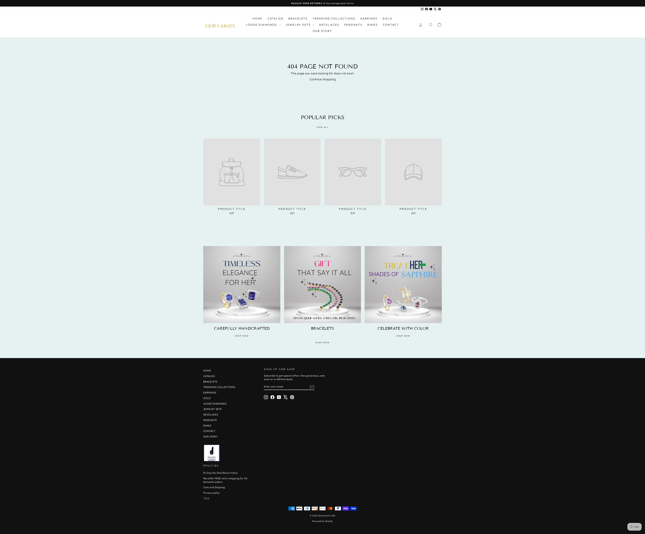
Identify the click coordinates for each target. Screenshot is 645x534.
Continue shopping (322, 79)
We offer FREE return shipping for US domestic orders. (225, 480)
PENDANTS (353, 24)
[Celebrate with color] (403, 284)
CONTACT (391, 24)
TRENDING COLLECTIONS (334, 18)
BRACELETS (298, 18)
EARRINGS (369, 18)
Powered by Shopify (322, 521)
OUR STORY (322, 31)
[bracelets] (322, 284)
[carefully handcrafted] (241, 284)
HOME (258, 18)
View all (322, 127)
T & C (206, 498)
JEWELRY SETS (299, 24)
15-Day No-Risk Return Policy (220, 472)
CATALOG (275, 18)
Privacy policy (211, 492)
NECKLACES (329, 24)
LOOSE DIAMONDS (262, 24)
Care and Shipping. (214, 487)
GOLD (387, 18)
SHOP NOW (242, 336)
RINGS (372, 24)
